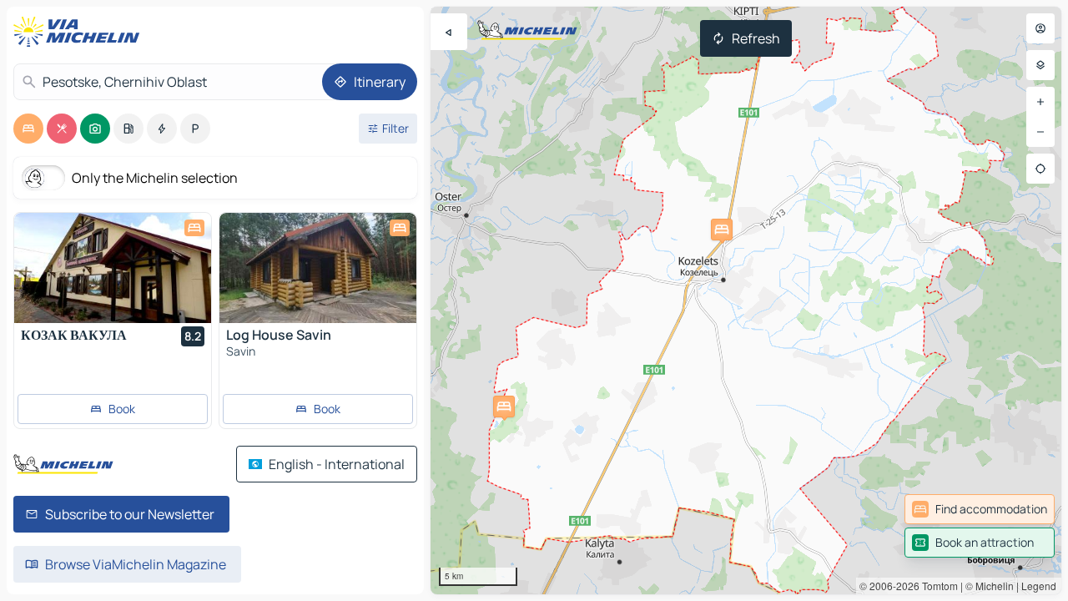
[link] (979, 509)
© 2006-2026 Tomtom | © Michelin (936, 585)
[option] (28, 129)
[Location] (1040, 169)
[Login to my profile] (1040, 28)
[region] (746, 300)
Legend (1038, 585)
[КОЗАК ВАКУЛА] (112, 268)
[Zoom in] (1040, 102)
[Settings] (1040, 65)
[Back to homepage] (80, 31)
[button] (722, 229)
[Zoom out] (1040, 132)
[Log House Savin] (317, 268)
